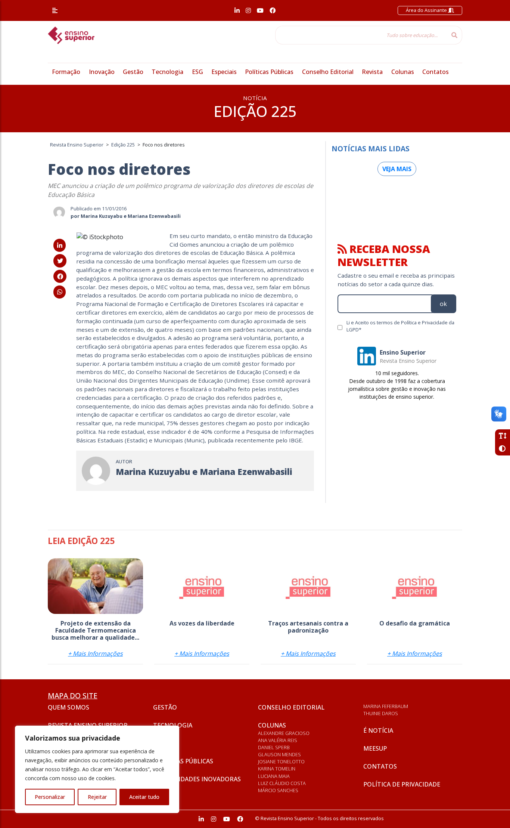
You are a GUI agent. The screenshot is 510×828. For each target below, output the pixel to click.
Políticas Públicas (269, 72)
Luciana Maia (274, 776)
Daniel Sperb (274, 747)
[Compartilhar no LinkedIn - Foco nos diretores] (59, 245)
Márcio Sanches (278, 790)
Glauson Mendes (279, 754)
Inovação (102, 72)
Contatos (435, 72)
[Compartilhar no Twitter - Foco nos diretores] (59, 261)
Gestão (133, 72)
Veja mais (396, 169)
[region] (97, 769)
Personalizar (50, 796)
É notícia (378, 730)
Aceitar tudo (144, 796)
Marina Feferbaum (385, 706)
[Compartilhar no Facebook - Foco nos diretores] (59, 276)
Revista (372, 72)
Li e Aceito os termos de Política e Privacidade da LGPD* (400, 326)
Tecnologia (167, 72)
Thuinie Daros (380, 713)
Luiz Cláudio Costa (282, 783)
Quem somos (68, 707)
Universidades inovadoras (197, 779)
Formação (66, 72)
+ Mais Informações (95, 653)
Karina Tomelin (276, 768)
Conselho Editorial (328, 72)
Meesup (375, 748)
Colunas (402, 72)
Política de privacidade (401, 784)
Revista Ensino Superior (88, 725)
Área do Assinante (427, 10)
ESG (197, 72)
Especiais (224, 72)
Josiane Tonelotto (281, 761)
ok (443, 304)
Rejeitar (97, 796)
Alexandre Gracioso (284, 733)
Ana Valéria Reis (277, 740)
